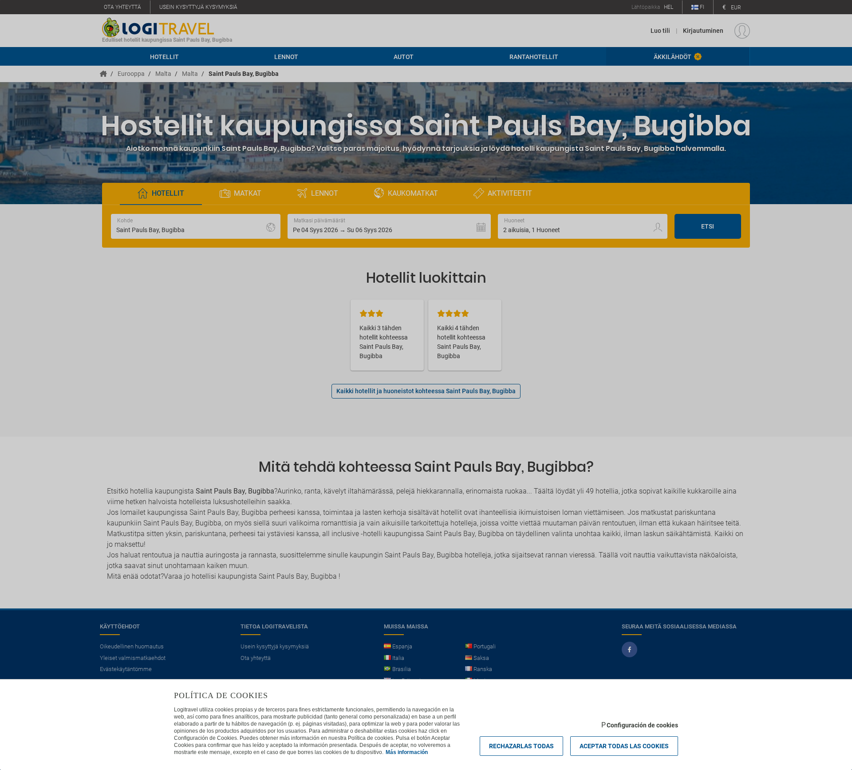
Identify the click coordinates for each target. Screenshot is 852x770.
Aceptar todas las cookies (624, 746)
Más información (407, 752)
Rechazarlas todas (521, 746)
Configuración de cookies (642, 725)
